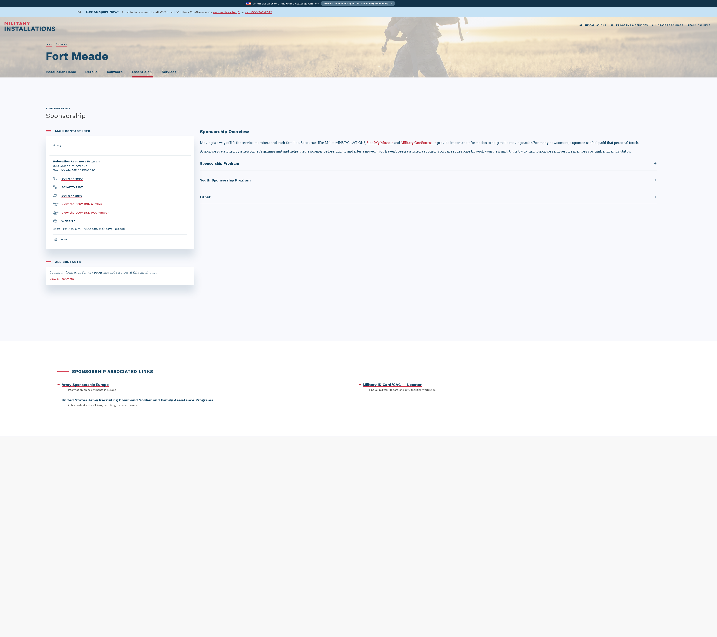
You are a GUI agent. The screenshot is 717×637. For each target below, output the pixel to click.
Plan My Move (378, 143)
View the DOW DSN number (81, 204)
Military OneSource (417, 143)
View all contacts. (62, 279)
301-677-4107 (72, 187)
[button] (358, 3)
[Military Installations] (29, 30)
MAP (64, 239)
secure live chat (225, 12)
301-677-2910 (71, 196)
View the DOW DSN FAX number (85, 212)
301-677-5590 (72, 178)
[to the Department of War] (248, 3)
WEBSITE (68, 221)
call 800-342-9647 (258, 12)
